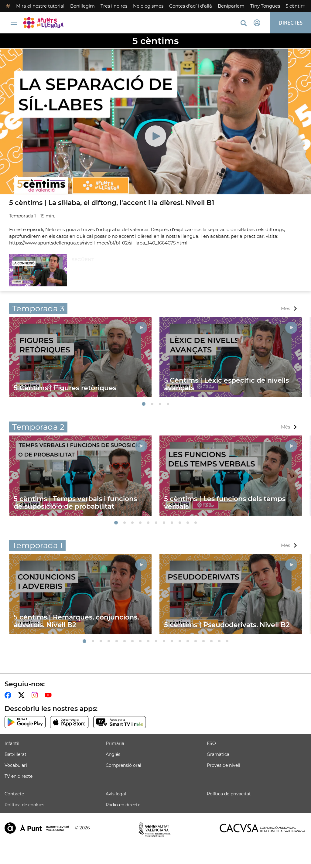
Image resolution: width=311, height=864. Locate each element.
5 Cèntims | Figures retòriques (65, 388)
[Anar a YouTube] (49, 695)
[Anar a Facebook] (9, 695)
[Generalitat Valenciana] (154, 829)
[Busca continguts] (243, 23)
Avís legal (116, 794)
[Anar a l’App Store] (69, 722)
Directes (290, 22)
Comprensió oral (123, 765)
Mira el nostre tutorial (40, 6)
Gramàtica (218, 754)
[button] (143, 404)
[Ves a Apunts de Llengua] (45, 22)
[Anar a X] (22, 695)
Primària (115, 743)
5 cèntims (297, 6)
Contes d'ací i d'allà (190, 6)
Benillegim (82, 6)
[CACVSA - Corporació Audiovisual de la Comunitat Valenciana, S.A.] (262, 828)
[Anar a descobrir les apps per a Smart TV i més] (119, 722)
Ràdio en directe (123, 805)
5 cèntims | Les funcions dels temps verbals (224, 502)
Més (285, 308)
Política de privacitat (229, 794)
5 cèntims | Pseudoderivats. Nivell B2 (227, 625)
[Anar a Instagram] (36, 695)
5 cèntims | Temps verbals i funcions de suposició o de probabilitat (75, 502)
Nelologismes (148, 6)
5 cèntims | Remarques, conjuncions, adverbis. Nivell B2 (76, 621)
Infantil (12, 743)
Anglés (113, 754)
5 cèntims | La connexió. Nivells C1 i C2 (114, 271)
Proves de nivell (223, 765)
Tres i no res (114, 6)
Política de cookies (24, 805)
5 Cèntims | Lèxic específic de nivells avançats (226, 384)
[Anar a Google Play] (25, 722)
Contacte (14, 794)
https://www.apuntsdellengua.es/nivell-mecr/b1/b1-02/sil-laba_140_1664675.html (98, 243)
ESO (211, 743)
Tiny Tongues (265, 6)
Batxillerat (15, 754)
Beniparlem (231, 6)
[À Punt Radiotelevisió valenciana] (37, 828)
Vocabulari (16, 765)
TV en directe (18, 776)
